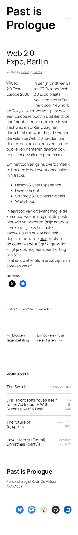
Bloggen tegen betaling (17, 338)
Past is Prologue (30, 17)
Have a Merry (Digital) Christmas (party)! (26, 442)
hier (43, 238)
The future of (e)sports (18, 424)
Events (37, 72)
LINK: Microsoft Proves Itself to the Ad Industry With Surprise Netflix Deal (31, 404)
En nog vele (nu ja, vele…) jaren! (51, 338)
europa (28, 309)
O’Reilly (36, 127)
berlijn (13, 309)
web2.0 (44, 309)
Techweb (14, 127)
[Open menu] (69, 18)
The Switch (16, 386)
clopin (25, 72)
